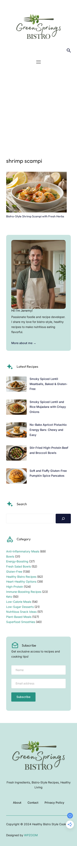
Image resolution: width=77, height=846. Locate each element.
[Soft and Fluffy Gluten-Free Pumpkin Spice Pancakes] (16, 476)
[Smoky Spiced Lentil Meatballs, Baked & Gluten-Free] (16, 384)
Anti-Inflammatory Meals (22, 551)
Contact (33, 802)
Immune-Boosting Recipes (23, 591)
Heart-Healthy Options (21, 581)
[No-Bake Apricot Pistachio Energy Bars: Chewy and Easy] (16, 430)
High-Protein (14, 586)
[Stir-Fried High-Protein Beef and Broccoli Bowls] (16, 453)
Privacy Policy (54, 802)
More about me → (23, 343)
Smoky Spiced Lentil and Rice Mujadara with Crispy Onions (48, 407)
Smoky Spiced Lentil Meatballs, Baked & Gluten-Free (49, 384)
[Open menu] (38, 62)
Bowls (10, 556)
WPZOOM (31, 835)
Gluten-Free (14, 571)
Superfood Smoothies (20, 622)
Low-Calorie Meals (18, 601)
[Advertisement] (38, 110)
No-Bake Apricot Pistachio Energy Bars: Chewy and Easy (48, 429)
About (17, 802)
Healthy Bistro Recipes (21, 576)
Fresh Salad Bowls (18, 566)
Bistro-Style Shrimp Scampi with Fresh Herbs (35, 216)
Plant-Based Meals (18, 616)
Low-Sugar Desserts (20, 606)
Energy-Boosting (17, 561)
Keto (9, 596)
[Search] (63, 518)
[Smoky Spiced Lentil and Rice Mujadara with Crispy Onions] (16, 407)
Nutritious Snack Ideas (21, 611)
